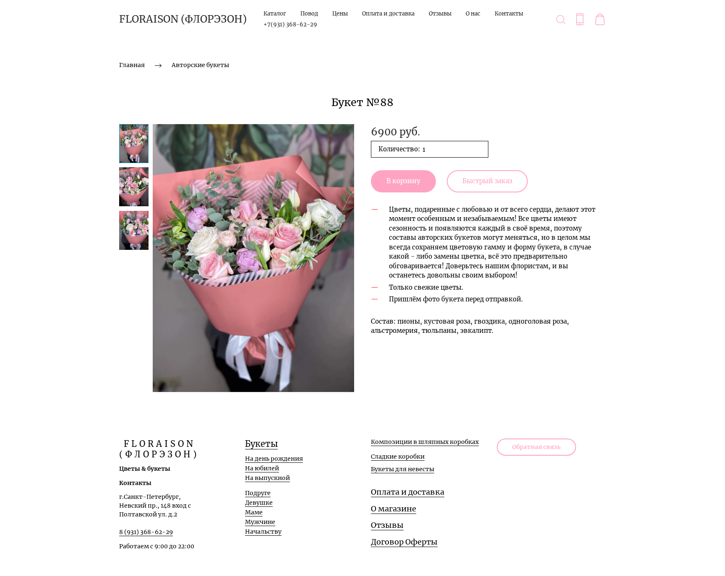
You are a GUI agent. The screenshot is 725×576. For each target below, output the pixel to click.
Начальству (263, 531)
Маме (254, 512)
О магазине (393, 509)
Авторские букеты (200, 65)
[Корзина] (600, 19)
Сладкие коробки (398, 456)
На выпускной (267, 478)
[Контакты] (580, 19)
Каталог (274, 13)
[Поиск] (561, 19)
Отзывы (440, 13)
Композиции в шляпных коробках (425, 442)
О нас (473, 13)
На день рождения (274, 458)
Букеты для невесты (402, 469)
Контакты (509, 13)
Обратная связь (536, 447)
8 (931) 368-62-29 (146, 532)
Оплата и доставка (388, 13)
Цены (340, 13)
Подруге (258, 493)
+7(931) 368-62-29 (290, 24)
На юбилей (262, 468)
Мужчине (260, 522)
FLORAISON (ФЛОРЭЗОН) (183, 19)
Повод (309, 13)
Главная (132, 65)
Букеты (261, 443)
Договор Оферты (404, 542)
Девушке (259, 502)
